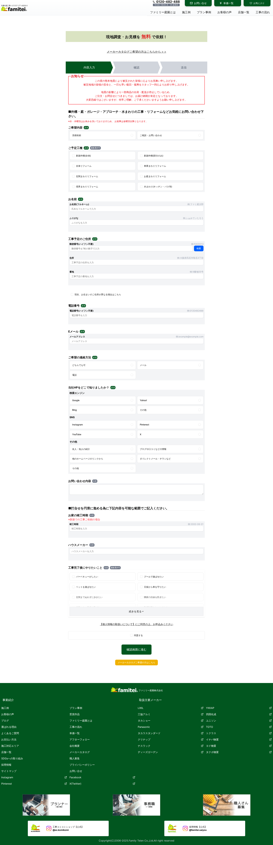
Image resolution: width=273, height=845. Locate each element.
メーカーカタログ (80, 752)
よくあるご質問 (10, 733)
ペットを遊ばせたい (86, 587)
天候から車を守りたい (155, 587)
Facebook (75, 777)
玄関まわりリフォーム (87, 176)
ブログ (5, 720)
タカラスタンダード (149, 733)
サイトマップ (8, 771)
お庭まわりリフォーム (155, 176)
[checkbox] (73, 155)
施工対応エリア (10, 745)
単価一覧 (228, 3)
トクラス (211, 733)
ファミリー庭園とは (81, 720)
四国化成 (211, 714)
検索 (199, 248)
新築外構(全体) (83, 155)
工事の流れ (76, 726)
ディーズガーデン (148, 752)
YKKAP (210, 708)
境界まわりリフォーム (87, 186)
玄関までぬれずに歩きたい (89, 597)
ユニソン (211, 720)
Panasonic (144, 726)
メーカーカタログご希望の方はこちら (136, 662)
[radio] (132, 135)
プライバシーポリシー (82, 764)
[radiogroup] (136, 135)
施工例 (5, 708)
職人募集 (75, 758)
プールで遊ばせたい (154, 576)
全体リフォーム (83, 166)
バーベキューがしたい (87, 576)
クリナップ (144, 739)
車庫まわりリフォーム (155, 166)
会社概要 (75, 745)
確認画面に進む (136, 649)
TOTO (209, 726)
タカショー (144, 720)
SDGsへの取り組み (12, 758)
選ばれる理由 (8, 726)
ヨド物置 (211, 745)
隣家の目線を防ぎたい (155, 597)
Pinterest (6, 783)
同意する (138, 635)
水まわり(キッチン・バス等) (158, 186)
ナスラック (144, 745)
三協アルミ (144, 714)
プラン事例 (76, 708)
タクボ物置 (212, 752)
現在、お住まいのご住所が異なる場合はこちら (98, 294)
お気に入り (258, 3)
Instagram (7, 777)
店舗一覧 (6, 752)
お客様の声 (7, 714)
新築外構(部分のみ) (153, 155)
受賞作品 (75, 714)
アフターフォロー (80, 739)
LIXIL (140, 708)
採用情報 (6, 764)
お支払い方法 (8, 739)
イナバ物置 (212, 739)
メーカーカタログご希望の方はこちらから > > (136, 51)
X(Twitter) (75, 783)
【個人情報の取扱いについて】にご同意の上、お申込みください (136, 624)
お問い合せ (200, 3)
